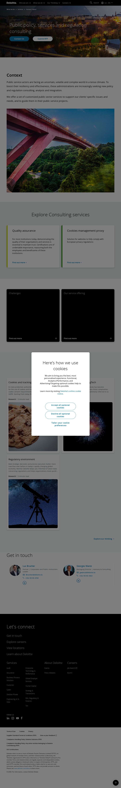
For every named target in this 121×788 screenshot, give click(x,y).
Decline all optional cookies (60, 415)
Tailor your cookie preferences (60, 424)
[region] (60, 394)
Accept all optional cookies (60, 406)
